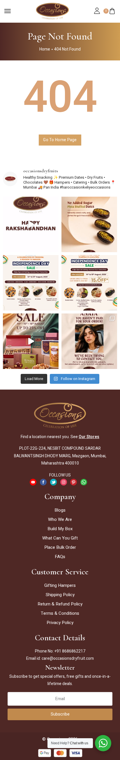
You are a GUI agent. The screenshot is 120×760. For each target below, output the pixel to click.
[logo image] (52, 11)
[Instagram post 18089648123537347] (89, 341)
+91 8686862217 (69, 651)
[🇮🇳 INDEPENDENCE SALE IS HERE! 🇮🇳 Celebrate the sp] (31, 341)
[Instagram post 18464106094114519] (89, 283)
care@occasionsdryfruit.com (68, 658)
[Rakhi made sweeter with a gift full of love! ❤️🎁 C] (31, 224)
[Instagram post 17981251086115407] (89, 224)
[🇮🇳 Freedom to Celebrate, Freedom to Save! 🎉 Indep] (31, 283)
